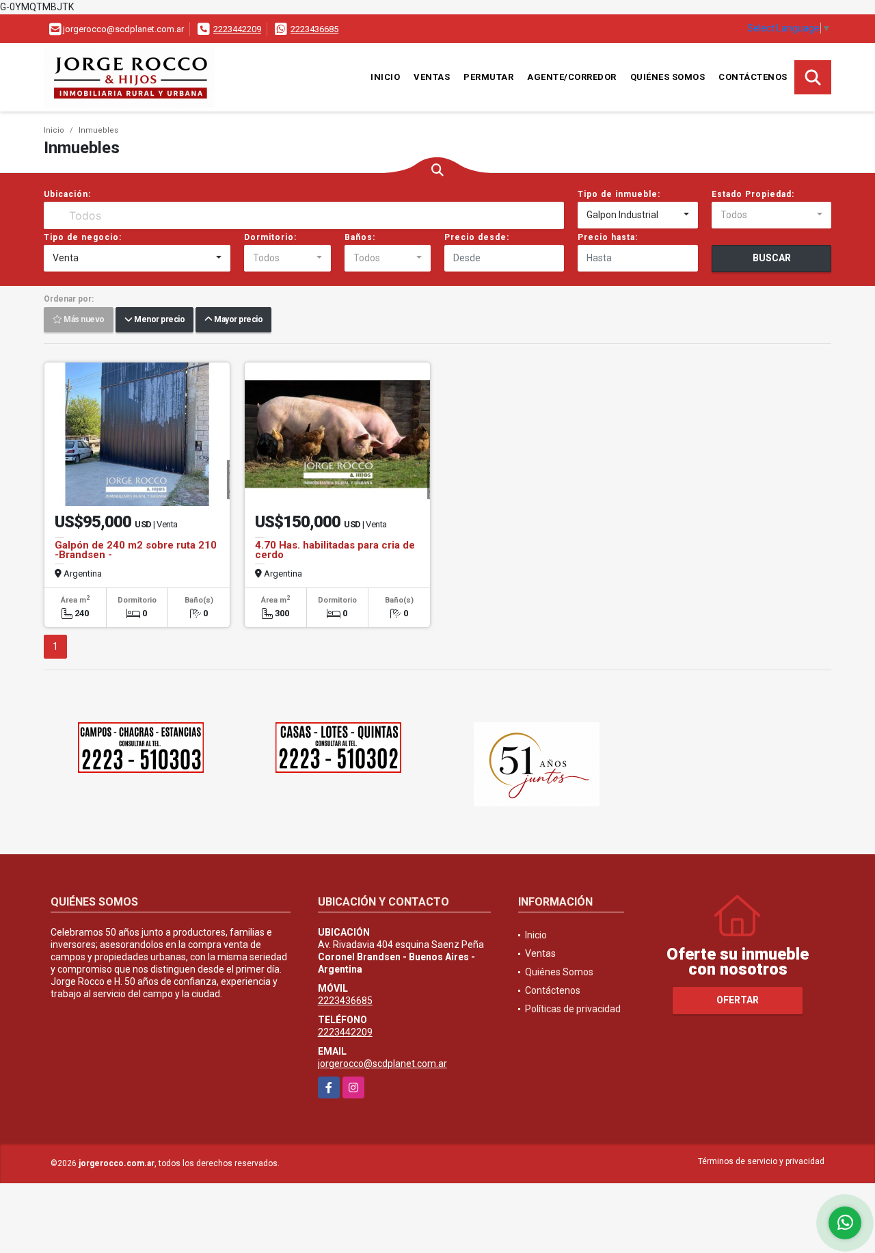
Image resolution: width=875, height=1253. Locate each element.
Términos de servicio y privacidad (761, 1161)
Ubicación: (67, 194)
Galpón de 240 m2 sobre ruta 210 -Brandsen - (136, 550)
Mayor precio (237, 320)
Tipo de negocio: (83, 237)
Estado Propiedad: (753, 194)
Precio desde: (476, 237)
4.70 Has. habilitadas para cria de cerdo (335, 550)
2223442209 (237, 29)
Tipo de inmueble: (619, 194)
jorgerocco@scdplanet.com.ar (382, 1063)
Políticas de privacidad (573, 1008)
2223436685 (314, 29)
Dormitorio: (270, 237)
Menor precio (158, 320)
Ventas (432, 77)
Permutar (488, 77)
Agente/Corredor (572, 77)
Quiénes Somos (667, 77)
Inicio (385, 77)
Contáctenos (753, 77)
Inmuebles (98, 130)
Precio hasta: (608, 237)
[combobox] (637, 215)
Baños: (360, 237)
